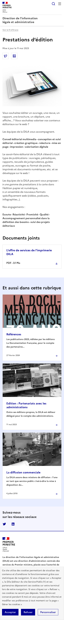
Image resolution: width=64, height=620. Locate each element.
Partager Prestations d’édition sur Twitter (5, 56)
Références (13, 334)
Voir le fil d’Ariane (10, 30)
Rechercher (53, 4)
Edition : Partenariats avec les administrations (26, 405)
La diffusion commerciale (23, 472)
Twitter (4, 524)
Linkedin (13, 524)
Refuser (28, 612)
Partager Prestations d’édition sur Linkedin (14, 56)
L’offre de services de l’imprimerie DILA (29, 252)
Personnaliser (48, 612)
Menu (60, 4)
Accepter (10, 612)
